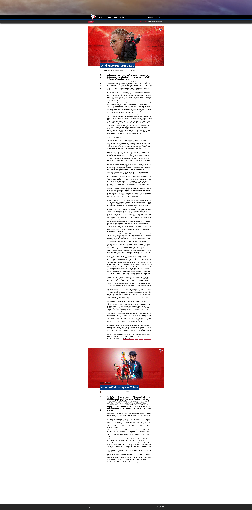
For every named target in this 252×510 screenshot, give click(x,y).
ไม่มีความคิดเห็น (129, 70)
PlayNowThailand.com (128, 338)
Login (163, 17)
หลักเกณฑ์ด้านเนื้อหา (121, 507)
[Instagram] (163, 506)
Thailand (160, 18)
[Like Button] (133, 70)
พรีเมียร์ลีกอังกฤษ (103, 61)
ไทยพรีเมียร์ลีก (108, 382)
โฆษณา (90, 507)
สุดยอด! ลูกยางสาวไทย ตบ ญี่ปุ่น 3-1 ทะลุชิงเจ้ (139, 21)
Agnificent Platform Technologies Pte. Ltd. (100, 506)
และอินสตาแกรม (147, 338)
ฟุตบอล (110, 61)
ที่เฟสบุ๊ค (136, 338)
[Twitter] (160, 506)
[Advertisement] (111, 4)
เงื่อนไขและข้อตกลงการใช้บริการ (98, 507)
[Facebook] (157, 506)
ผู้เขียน (131, 507)
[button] (88, 17)
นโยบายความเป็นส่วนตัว (108, 507)
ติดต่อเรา (115, 507)
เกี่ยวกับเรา (127, 507)
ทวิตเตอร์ (141, 338)
